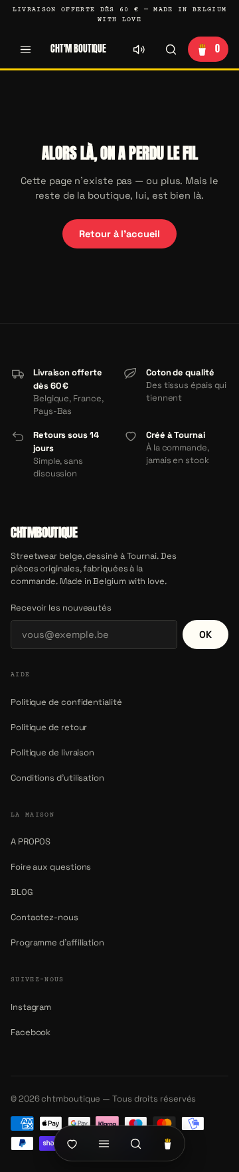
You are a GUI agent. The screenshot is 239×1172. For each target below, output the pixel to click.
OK (205, 634)
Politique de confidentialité (66, 702)
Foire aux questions (51, 866)
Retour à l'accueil (119, 234)
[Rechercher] (170, 49)
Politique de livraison (52, 752)
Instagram (31, 1007)
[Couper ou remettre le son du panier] (138, 49)
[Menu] (25, 49)
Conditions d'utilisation (57, 777)
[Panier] (167, 1143)
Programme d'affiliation (57, 942)
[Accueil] (71, 1143)
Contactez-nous (44, 917)
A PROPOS (30, 841)
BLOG (22, 892)
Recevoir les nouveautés (61, 607)
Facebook (30, 1032)
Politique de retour (49, 727)
